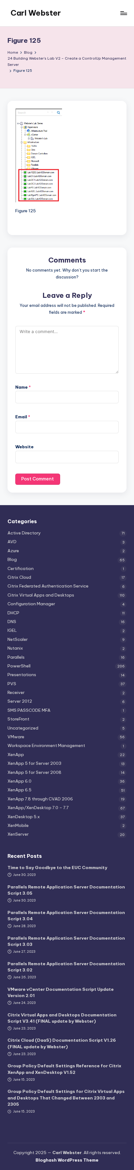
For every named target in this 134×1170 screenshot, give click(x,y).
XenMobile (18, 825)
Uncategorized (22, 728)
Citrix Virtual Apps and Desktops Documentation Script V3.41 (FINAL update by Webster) (62, 1018)
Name (23, 387)
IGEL (12, 630)
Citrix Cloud (19, 577)
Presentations (21, 674)
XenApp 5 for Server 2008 (34, 772)
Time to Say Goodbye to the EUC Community (57, 867)
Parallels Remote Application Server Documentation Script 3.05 (66, 890)
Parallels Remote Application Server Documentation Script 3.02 (66, 967)
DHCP (13, 613)
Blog (12, 559)
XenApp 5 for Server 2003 (34, 763)
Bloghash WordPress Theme (67, 1160)
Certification (20, 568)
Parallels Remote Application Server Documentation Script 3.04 (66, 916)
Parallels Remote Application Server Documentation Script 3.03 (66, 941)
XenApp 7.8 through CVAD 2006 (40, 799)
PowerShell (19, 666)
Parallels (16, 657)
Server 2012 (19, 701)
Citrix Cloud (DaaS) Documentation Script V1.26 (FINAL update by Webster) (61, 1043)
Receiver (16, 692)
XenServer (18, 834)
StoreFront (18, 719)
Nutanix (15, 648)
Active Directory (24, 533)
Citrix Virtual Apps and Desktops (40, 595)
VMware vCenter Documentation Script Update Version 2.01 (60, 992)
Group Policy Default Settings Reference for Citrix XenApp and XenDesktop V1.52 (64, 1069)
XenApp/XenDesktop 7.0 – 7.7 (38, 807)
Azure (13, 550)
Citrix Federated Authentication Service (48, 586)
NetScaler (17, 639)
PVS (11, 683)
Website (24, 447)
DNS (11, 621)
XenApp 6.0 (19, 781)
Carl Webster (36, 12)
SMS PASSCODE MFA (28, 710)
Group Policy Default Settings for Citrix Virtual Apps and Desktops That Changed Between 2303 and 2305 (66, 1098)
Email (22, 417)
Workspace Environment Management (46, 745)
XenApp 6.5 (19, 790)
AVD (12, 541)
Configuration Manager (31, 604)
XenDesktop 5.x (23, 816)
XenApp (15, 754)
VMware (15, 737)
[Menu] (123, 13)
